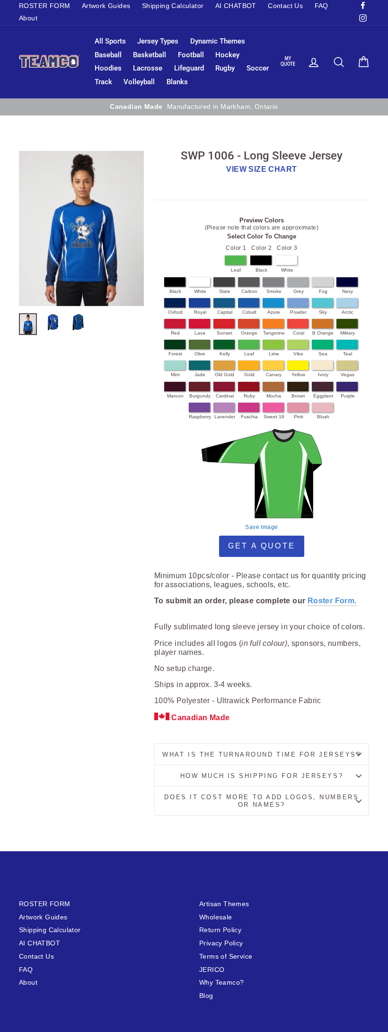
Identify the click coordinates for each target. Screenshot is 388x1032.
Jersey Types (157, 41)
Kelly (225, 353)
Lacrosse (147, 68)
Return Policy (220, 930)
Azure (273, 312)
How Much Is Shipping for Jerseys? (261, 775)
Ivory (323, 374)
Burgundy (200, 395)
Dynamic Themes (217, 41)
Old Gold (224, 374)
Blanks (177, 82)
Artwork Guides (106, 5)
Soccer (258, 68)
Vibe (298, 353)
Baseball (108, 55)
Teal (347, 353)
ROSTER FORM (44, 5)
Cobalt (249, 312)
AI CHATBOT (235, 5)
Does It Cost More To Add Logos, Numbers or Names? (261, 801)
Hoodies (108, 68)
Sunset (224, 332)
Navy (347, 291)
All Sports (110, 41)
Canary (274, 374)
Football (191, 55)
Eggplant (323, 395)
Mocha (273, 395)
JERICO (211, 969)
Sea (322, 353)
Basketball (149, 55)
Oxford (175, 312)
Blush (323, 416)
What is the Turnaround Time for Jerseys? (261, 754)
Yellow (298, 374)
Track (103, 82)
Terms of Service (225, 956)
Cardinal (225, 395)
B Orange (323, 332)
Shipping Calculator (173, 5)
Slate (224, 291)
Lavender (224, 416)
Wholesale (215, 917)
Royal (200, 312)
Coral (298, 332)
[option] (194, 107)
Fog (323, 291)
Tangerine (274, 332)
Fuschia (249, 416)
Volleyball (139, 82)
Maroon (175, 395)
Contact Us (285, 5)
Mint (175, 374)
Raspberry (200, 416)
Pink (298, 416)
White (287, 270)
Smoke (274, 291)
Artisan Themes (224, 904)
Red (175, 332)
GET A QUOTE (261, 546)
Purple (348, 395)
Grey (298, 291)
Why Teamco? (221, 982)
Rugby (225, 68)
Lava (199, 332)
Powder (298, 312)
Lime (274, 353)
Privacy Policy (221, 943)
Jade (199, 374)
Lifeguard (189, 68)
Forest (175, 353)
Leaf (236, 270)
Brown (298, 395)
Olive (199, 353)
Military (347, 332)
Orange (249, 332)
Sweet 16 (274, 416)
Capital (224, 312)
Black (261, 270)
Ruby (249, 395)
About (28, 18)
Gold (249, 374)
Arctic (347, 312)
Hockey (227, 55)
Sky (323, 312)
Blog (206, 995)
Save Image (261, 527)
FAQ (321, 5)
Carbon (249, 291)
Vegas (347, 374)
